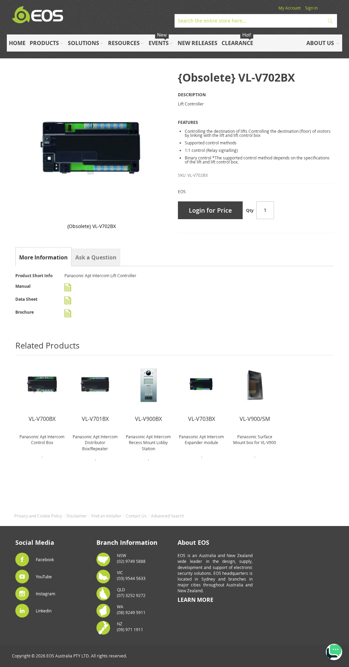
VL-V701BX (95, 419)
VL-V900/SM (255, 419)
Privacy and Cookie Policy (38, 516)
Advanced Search (167, 516)
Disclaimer (76, 516)
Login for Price (210, 210)
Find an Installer (106, 516)
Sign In (311, 8)
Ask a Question (96, 257)
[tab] (43, 257)
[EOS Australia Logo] (37, 14)
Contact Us (136, 516)
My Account (289, 8)
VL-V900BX (148, 419)
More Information (43, 257)
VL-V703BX (201, 419)
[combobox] (255, 21)
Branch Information (126, 542)
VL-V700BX (42, 419)
